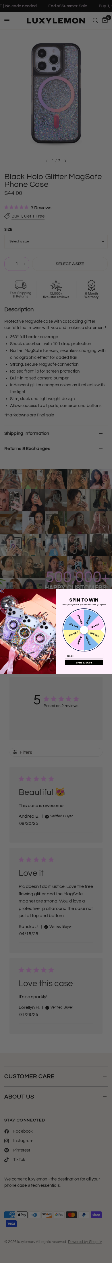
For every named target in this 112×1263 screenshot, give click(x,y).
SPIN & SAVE (84, 662)
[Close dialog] (2, 591)
